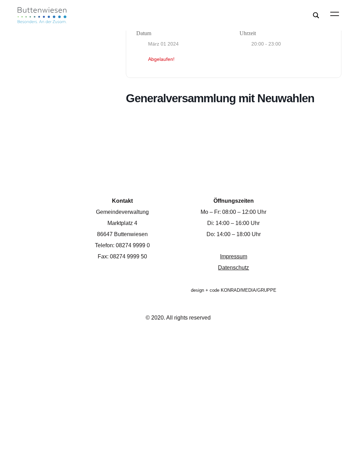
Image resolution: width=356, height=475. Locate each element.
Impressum (233, 256)
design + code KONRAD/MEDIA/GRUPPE (233, 290)
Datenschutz (233, 268)
